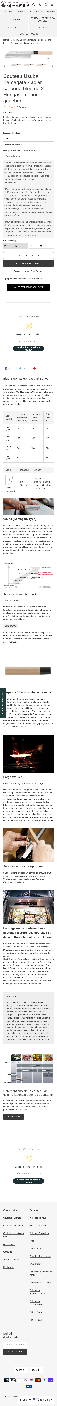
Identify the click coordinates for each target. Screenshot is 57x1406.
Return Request (37, 1312)
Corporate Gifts (37, 1248)
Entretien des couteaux (40, 1256)
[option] (16, 66)
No (15, 246)
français (20, 1370)
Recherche (8, 1267)
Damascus (14, 19)
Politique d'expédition (39, 1233)
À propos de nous (38, 1218)
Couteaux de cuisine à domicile (43, 19)
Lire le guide (13, 1117)
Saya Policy (35, 1264)
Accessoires (14, 27)
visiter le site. (23, 882)
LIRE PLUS (10, 626)
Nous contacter (37, 1320)
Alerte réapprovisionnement (28, 287)
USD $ (35, 1370)
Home (6, 40)
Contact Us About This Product (28, 271)
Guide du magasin (38, 1225)
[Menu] (52, 4)
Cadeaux (42, 27)
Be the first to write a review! (28, 348)
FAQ (32, 1241)
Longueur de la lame (11, 133)
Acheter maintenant (28, 263)
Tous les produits (28, 34)
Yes (42, 246)
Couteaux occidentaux (42, 12)
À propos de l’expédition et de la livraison (22, 278)
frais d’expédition (15, 117)
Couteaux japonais (14, 12)
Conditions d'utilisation (40, 1282)
